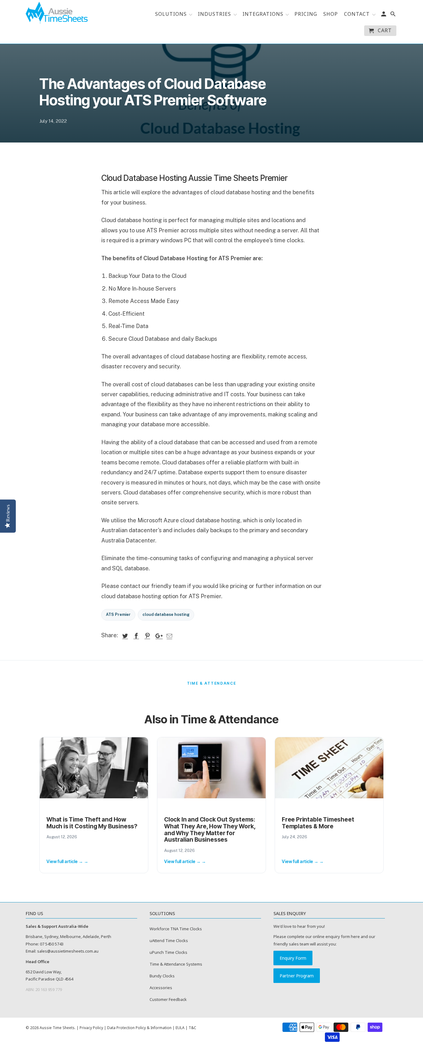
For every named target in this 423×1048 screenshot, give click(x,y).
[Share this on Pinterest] (146, 636)
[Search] (393, 15)
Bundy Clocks (162, 976)
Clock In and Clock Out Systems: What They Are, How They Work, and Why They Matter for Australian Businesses (209, 830)
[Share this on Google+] (157, 636)
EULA (180, 1027)
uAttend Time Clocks (169, 940)
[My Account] (384, 15)
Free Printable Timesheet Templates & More (318, 823)
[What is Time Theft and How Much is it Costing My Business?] (94, 767)
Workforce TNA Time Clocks (176, 929)
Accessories (161, 987)
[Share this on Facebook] (135, 636)
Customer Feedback (168, 999)
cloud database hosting (166, 614)
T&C (192, 1027)
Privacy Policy (91, 1027)
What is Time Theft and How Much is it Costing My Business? (91, 823)
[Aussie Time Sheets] (57, 13)
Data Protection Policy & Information (139, 1027)
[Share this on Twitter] (124, 636)
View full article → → (67, 861)
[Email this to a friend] (168, 636)
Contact (357, 14)
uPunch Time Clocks (168, 952)
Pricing (305, 14)
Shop (330, 14)
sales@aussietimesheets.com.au (67, 951)
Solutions (171, 14)
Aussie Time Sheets (57, 1027)
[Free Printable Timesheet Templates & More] (329, 767)
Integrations (263, 14)
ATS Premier (118, 614)
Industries (214, 14)
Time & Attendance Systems (176, 964)
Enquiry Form (293, 958)
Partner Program (297, 976)
